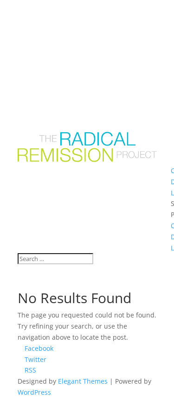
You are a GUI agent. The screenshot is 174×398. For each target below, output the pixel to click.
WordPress (34, 392)
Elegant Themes (83, 381)
